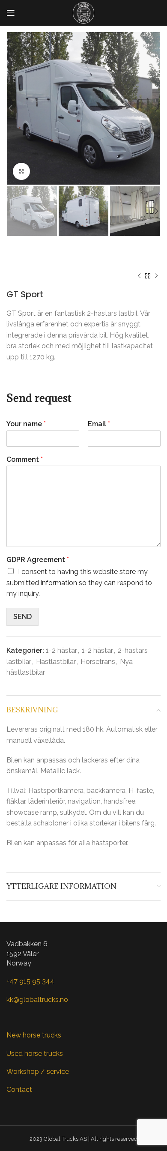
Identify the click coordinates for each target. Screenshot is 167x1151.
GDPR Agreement (37, 560)
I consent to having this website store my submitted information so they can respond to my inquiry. (79, 583)
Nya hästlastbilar (57, 252)
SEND (22, 617)
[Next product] (156, 276)
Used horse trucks (34, 1053)
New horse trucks (33, 1035)
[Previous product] (139, 276)
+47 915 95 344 (30, 981)
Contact (19, 1089)
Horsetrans (23, 262)
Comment (24, 459)
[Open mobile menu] (10, 12)
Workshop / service (37, 1071)
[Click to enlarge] (21, 171)
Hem (14, 252)
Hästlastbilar (112, 252)
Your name (26, 424)
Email (99, 424)
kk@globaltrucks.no (37, 1000)
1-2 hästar (66, 262)
